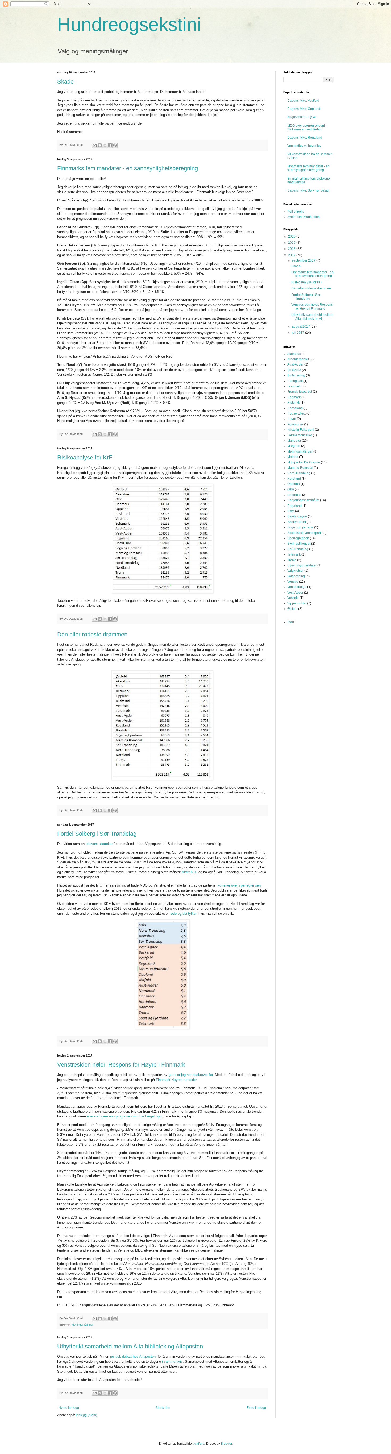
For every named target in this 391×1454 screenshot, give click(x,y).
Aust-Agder (295, 364)
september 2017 (304, 260)
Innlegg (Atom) (86, 1415)
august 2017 (301, 326)
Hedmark (294, 397)
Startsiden (163, 1408)
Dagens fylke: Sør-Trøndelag (308, 190)
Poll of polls (295, 211)
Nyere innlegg (69, 1408)
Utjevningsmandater (302, 565)
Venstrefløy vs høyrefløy (304, 146)
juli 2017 (298, 332)
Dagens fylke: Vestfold (303, 100)
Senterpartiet (296, 522)
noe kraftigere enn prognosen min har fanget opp (124, 1116)
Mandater (294, 440)
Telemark (294, 554)
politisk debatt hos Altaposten (133, 1356)
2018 (292, 249)
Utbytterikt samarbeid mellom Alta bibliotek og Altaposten (130, 1346)
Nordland (294, 478)
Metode (292, 457)
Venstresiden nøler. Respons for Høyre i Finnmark (121, 1064)
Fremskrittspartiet (299, 391)
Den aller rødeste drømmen (92, 634)
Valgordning (296, 576)
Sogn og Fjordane (300, 527)
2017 (292, 255)
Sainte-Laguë (297, 516)
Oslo (290, 489)
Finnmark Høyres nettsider (176, 1080)
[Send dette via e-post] (94, 145)
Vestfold (293, 598)
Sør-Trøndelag (297, 549)
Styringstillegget (298, 543)
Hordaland (295, 408)
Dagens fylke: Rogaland (304, 137)
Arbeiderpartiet (298, 359)
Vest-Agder (295, 592)
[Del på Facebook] (110, 145)
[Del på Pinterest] (115, 145)
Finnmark (294, 386)
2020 (292, 236)
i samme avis (172, 1362)
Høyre (291, 419)
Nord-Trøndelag (298, 473)
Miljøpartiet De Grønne (303, 462)
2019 (292, 243)
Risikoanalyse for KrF (84, 457)
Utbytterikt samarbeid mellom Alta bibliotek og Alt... (312, 316)
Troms (291, 560)
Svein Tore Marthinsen (303, 217)
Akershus (189, 872)
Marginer (293, 446)
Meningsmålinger (82, 1324)
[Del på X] (104, 145)
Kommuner (295, 424)
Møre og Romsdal (300, 468)
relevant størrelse (99, 844)
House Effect (296, 413)
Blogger (226, 1443)
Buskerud (294, 370)
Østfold (292, 609)
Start (290, 622)
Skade (65, 81)
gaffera (199, 1443)
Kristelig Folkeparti (300, 430)
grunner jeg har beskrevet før (191, 1075)
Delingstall (295, 381)
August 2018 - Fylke (301, 117)
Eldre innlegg (256, 1408)
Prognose (294, 495)
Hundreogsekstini (129, 24)
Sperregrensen (298, 538)
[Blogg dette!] (99, 145)
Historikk (293, 402)
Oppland (293, 484)
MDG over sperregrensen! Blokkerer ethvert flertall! (306, 127)
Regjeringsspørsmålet (303, 500)
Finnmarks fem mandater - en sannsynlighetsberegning (127, 168)
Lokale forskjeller (299, 435)
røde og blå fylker (183, 914)
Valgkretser (295, 571)
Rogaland (294, 506)
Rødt (290, 511)
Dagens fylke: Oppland (303, 109)
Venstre (292, 581)
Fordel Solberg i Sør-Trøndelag (96, 833)
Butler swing (296, 375)
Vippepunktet (296, 603)
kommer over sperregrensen (239, 885)
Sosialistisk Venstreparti (304, 533)
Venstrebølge (296, 587)
